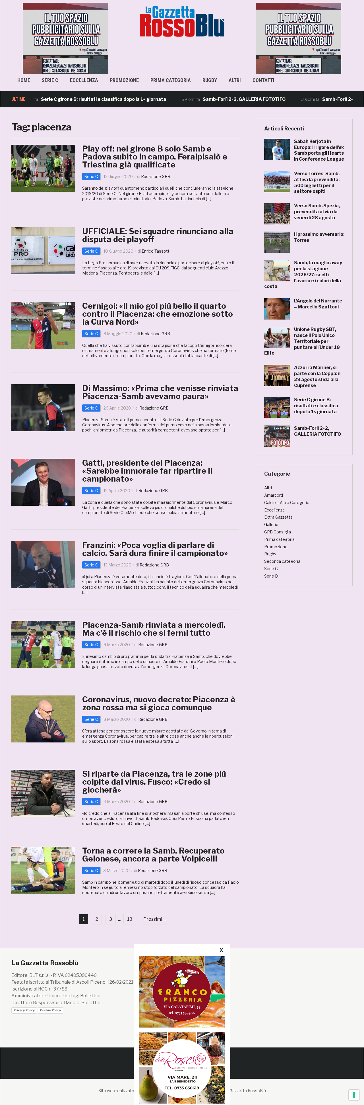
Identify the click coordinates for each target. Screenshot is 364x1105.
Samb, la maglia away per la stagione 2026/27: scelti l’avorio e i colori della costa (303, 274)
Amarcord (273, 495)
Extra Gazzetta (278, 517)
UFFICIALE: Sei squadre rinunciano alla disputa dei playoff (157, 235)
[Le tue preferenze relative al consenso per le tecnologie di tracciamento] (354, 1095)
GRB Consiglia (277, 531)
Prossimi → (155, 919)
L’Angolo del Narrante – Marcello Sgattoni (318, 304)
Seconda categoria (282, 561)
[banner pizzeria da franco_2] (182, 991)
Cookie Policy (50, 1010)
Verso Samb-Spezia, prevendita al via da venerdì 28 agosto (317, 211)
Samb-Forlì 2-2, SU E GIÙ (322, 99)
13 (129, 919)
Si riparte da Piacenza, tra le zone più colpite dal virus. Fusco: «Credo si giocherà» (154, 782)
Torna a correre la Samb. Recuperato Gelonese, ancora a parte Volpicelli (153, 854)
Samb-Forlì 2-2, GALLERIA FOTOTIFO (216, 99)
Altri (235, 80)
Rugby (209, 80)
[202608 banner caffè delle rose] (182, 1067)
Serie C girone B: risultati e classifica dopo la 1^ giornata (76, 99)
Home (23, 80)
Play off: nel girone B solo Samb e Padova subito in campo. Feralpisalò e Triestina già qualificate (154, 156)
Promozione (124, 80)
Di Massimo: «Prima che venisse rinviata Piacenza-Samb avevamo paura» (160, 392)
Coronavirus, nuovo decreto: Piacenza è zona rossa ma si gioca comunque (158, 703)
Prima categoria (170, 80)
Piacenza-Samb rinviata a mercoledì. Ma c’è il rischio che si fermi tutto (154, 629)
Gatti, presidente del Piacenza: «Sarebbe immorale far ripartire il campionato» (147, 471)
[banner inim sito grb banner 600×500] (65, 38)
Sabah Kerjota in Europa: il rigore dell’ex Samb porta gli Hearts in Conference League (319, 150)
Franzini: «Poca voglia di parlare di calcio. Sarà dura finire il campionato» (155, 549)
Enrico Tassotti (156, 251)
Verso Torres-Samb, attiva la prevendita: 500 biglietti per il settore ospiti (317, 182)
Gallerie (271, 524)
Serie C (50, 80)
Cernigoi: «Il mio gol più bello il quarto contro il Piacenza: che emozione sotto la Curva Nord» (157, 314)
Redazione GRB (155, 176)
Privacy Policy (24, 1010)
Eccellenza (84, 80)
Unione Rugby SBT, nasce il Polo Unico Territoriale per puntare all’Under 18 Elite (302, 341)
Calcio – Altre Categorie (286, 502)
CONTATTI (263, 80)
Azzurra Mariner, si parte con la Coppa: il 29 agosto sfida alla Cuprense (317, 376)
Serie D (271, 576)
